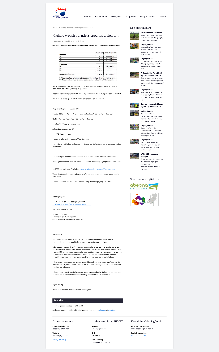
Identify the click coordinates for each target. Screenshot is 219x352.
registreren (112, 310)
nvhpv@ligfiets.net (99, 329)
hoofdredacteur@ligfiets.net (142, 329)
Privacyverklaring (59, 340)
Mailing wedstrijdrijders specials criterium (77, 28)
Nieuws (55, 28)
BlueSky (144, 336)
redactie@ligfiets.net (60, 329)
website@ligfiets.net (60, 336)
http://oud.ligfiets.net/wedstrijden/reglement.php (71, 204)
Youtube (134, 336)
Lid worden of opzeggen (101, 342)
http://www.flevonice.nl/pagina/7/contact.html (97, 169)
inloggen (102, 310)
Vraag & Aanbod (147, 16)
